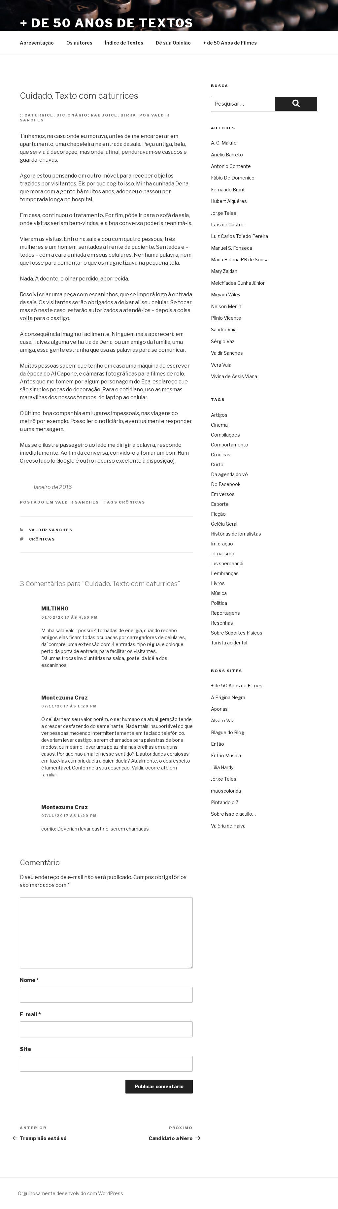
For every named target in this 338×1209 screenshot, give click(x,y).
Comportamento (229, 444)
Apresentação (37, 43)
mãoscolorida (226, 791)
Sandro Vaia (224, 329)
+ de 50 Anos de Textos (107, 23)
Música (219, 593)
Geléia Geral (224, 524)
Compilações (225, 435)
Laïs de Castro (227, 224)
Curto (217, 464)
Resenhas (222, 623)
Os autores (79, 43)
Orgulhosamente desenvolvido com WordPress (70, 1193)
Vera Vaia (221, 365)
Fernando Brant (228, 189)
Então (217, 744)
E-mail (30, 1014)
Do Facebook (226, 484)
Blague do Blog (227, 732)
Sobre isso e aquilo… (233, 814)
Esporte (220, 504)
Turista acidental (229, 642)
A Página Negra (228, 697)
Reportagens (225, 613)
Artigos (219, 415)
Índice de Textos (124, 43)
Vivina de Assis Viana (234, 376)
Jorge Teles (223, 213)
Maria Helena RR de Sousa (240, 259)
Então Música (226, 755)
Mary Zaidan (224, 271)
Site (25, 1049)
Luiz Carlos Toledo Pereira (239, 236)
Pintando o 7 (224, 802)
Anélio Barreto (227, 154)
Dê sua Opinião (173, 43)
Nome (29, 980)
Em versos (223, 494)
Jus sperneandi (227, 563)
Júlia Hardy (222, 767)
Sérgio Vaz (222, 341)
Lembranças (225, 573)
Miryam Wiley (225, 294)
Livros (218, 583)
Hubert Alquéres (229, 201)
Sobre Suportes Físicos (236, 633)
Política (219, 603)
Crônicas (132, 502)
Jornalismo (222, 553)
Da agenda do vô (229, 474)
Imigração (222, 543)
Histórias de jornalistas (236, 534)
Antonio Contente (231, 166)
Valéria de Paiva (228, 826)
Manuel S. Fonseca (231, 248)
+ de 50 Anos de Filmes (230, 43)
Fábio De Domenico (232, 177)
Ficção (218, 514)
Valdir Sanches (77, 502)
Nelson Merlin (226, 306)
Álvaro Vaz (222, 720)
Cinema (219, 425)
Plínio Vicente (226, 318)
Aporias (219, 709)
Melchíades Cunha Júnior (238, 283)
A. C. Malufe (224, 143)
